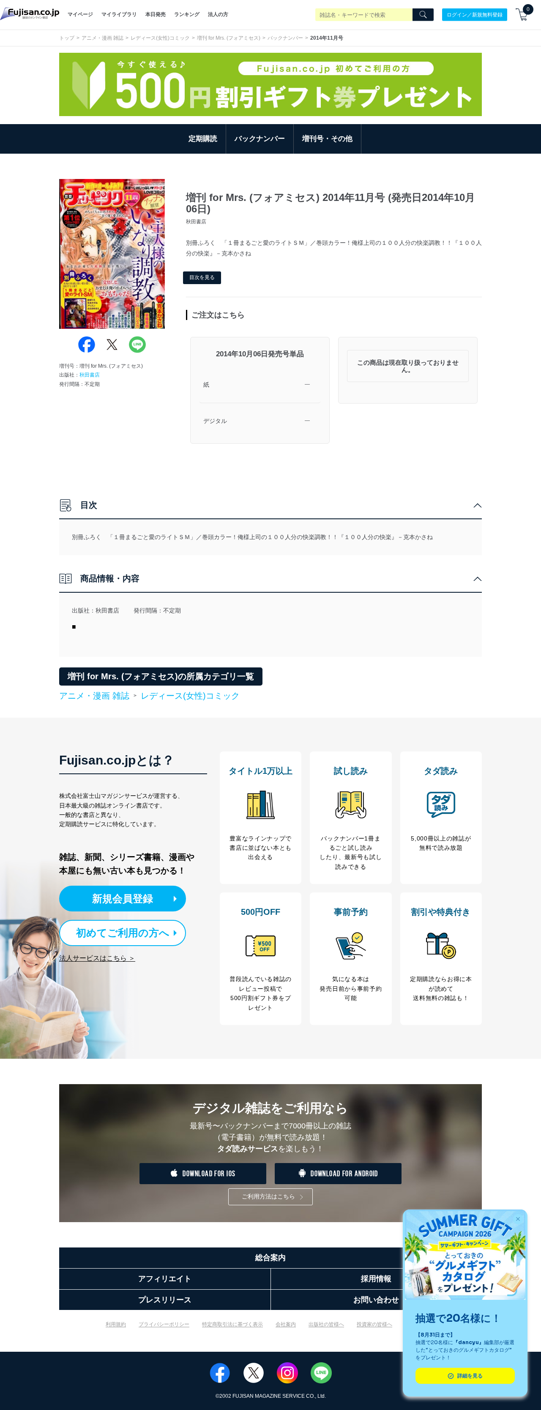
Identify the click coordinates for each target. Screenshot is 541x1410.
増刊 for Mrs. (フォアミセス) (228, 38)
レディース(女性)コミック (160, 38)
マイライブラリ (119, 14)
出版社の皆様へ (326, 1324)
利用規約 (116, 1324)
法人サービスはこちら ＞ (97, 958)
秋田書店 (89, 375)
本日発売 (155, 14)
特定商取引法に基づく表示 (232, 1324)
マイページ (80, 14)
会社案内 (286, 1324)
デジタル (215, 421)
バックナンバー (285, 38)
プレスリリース (164, 1300)
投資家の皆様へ (374, 1324)
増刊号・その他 (327, 139)
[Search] (423, 14)
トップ (66, 38)
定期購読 (203, 139)
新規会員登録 (122, 898)
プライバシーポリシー (164, 1324)
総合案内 (270, 1257)
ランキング (186, 14)
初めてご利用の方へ (122, 932)
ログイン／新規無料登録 (475, 14)
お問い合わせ (376, 1300)
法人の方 (218, 14)
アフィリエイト (164, 1278)
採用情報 (376, 1278)
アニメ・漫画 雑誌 (102, 38)
